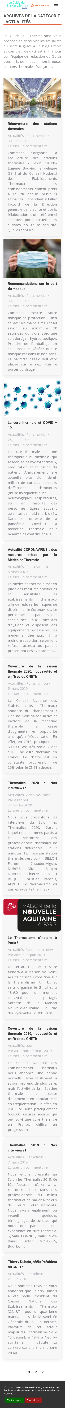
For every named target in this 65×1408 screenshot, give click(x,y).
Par (37, 135)
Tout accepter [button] (14, 1400)
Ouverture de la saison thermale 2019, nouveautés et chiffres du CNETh (32, 1033)
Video (30, 795)
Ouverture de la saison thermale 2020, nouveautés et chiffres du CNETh (32, 671)
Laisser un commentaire (28, 146)
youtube (43, 795)
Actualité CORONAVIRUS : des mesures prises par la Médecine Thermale (32, 555)
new (49, 949)
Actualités (16, 135)
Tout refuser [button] (33, 1400)
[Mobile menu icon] (56, 5)
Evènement (35, 949)
